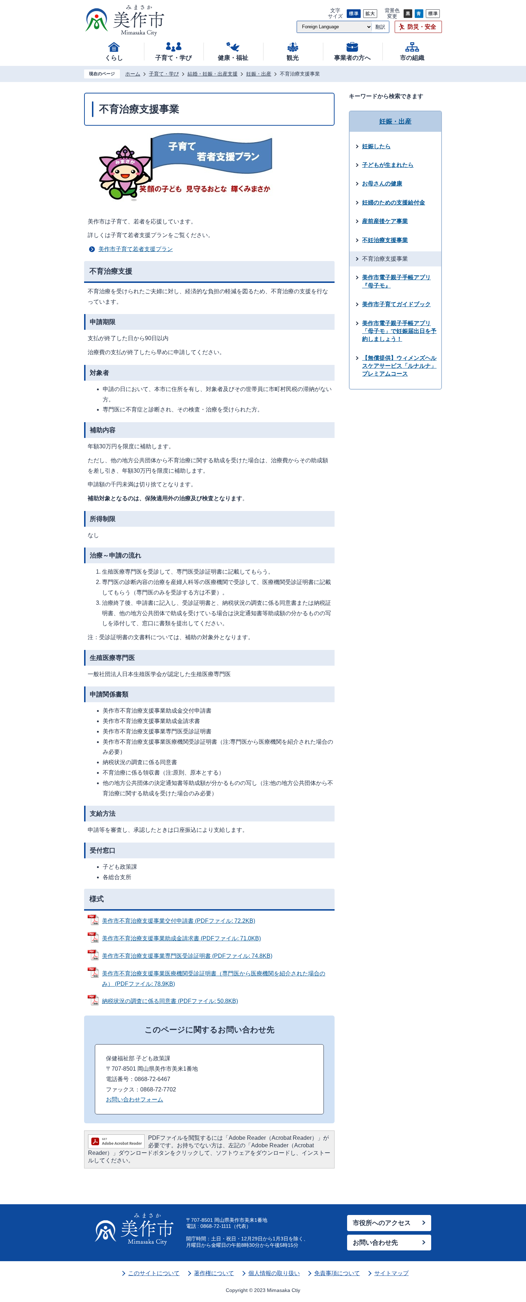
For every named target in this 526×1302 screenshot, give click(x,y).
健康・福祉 (233, 57)
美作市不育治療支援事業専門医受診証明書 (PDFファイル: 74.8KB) (187, 956)
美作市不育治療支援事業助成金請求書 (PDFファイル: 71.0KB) (181, 938)
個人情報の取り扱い (274, 1273)
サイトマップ (391, 1273)
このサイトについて (154, 1273)
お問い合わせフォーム (134, 1099)
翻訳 (380, 27)
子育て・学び (173, 57)
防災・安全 (422, 27)
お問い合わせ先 (375, 1242)
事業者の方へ (352, 57)
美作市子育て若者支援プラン (135, 249)
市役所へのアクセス (382, 1222)
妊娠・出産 (258, 74)
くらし (114, 57)
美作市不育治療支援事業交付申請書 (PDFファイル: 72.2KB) (178, 921)
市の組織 (412, 57)
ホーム (132, 74)
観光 (293, 57)
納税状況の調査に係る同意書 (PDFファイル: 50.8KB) (170, 1001)
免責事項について (337, 1273)
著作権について (214, 1273)
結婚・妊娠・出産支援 (212, 74)
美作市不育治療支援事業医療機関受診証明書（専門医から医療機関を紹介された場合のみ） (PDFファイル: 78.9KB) (213, 978)
